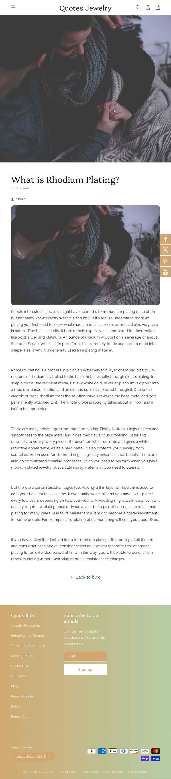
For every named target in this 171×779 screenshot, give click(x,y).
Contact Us (20, 666)
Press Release (22, 696)
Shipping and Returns (28, 636)
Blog (14, 686)
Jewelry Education (25, 625)
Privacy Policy (22, 656)
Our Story (18, 676)
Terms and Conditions (28, 646)
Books (15, 706)
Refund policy (68, 772)
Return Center (22, 716)
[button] (13, 7)
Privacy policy (90, 772)
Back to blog (88, 577)
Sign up (85, 669)
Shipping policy (138, 772)
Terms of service (113, 772)
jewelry (53, 311)
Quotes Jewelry (44, 772)
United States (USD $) (31, 756)
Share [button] (20, 199)
